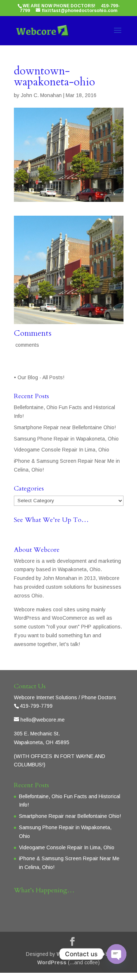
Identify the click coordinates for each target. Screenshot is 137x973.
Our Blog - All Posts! (42, 377)
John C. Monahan (41, 95)
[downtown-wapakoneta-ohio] (68, 319)
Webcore (68, 954)
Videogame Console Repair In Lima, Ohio (61, 450)
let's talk (69, 644)
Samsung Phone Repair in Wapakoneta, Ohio (66, 439)
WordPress (51, 962)
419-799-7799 (36, 706)
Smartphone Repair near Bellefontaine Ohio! (65, 427)
